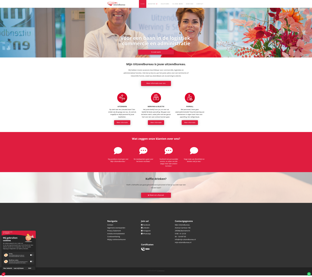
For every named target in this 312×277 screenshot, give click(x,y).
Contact (110, 225)
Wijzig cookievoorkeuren (116, 239)
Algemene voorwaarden (116, 228)
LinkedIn (146, 228)
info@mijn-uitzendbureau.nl (185, 239)
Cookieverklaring (113, 236)
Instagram (147, 231)
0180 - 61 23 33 (180, 234)
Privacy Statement (114, 231)
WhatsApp (147, 234)
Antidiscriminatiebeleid (116, 234)
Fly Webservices (160, 270)
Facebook (146, 225)
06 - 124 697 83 (180, 236)
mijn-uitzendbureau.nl (183, 242)
